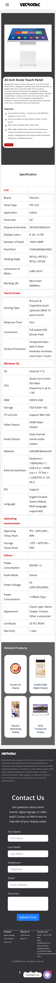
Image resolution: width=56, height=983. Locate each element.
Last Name (14, 847)
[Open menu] (7, 5)
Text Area (13, 893)
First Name (14, 831)
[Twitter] (25, 972)
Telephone (14, 862)
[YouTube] (36, 972)
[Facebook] (19, 972)
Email (11, 878)
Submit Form (28, 917)
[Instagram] (30, 972)
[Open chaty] (47, 975)
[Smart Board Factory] (30, 4)
